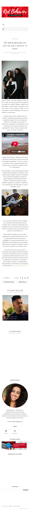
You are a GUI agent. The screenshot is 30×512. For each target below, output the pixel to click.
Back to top (23, 508)
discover (15, 38)
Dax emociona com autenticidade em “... (11, 318)
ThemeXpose (16, 506)
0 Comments (6, 277)
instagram (14, 433)
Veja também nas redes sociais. (20, 265)
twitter (6, 433)
